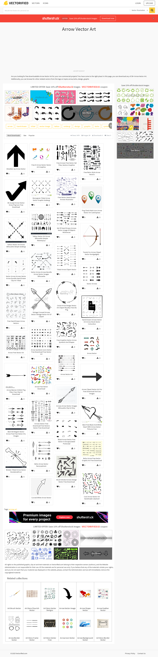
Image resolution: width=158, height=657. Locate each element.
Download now (108, 18)
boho (97, 126)
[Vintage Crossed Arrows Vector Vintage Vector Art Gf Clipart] (41, 299)
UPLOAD (149, 3)
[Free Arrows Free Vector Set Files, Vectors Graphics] (66, 153)
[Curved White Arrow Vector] (41, 487)
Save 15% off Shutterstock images (135, 85)
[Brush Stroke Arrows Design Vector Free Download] (66, 467)
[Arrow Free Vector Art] (16, 343)
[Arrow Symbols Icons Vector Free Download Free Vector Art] (41, 338)
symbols (106, 126)
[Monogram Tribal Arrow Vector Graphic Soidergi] (41, 187)
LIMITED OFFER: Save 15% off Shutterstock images (56, 526)
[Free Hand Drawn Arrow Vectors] (16, 305)
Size (24, 135)
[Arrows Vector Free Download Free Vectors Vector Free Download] (41, 411)
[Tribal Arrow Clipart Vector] (66, 256)
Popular (32, 135)
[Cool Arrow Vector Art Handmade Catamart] (91, 483)
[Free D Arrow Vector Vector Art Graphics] (41, 154)
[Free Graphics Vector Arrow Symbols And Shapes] (66, 330)
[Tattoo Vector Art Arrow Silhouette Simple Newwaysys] (41, 223)
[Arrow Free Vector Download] (41, 375)
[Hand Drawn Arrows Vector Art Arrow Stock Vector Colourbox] (91, 307)
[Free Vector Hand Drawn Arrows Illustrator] (66, 186)
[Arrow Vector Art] (66, 363)
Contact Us (142, 653)
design (77, 126)
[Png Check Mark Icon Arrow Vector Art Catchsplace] (91, 197)
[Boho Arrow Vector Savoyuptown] (41, 451)
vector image (45, 126)
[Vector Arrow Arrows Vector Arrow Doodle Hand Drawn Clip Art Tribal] (16, 266)
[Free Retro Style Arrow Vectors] (91, 157)
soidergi (67, 126)
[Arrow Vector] (91, 343)
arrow (10, 126)
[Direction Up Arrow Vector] (16, 156)
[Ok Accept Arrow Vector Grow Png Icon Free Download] (16, 191)
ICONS (45, 3)
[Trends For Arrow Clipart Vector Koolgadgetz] (91, 237)
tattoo (56, 126)
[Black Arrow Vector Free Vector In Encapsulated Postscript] (66, 429)
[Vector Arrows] (91, 274)
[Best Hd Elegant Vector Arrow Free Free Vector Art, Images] (16, 418)
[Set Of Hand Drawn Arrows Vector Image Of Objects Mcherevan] (66, 218)
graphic (87, 126)
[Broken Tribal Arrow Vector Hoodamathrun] (16, 458)
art (16, 509)
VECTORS (36, 3)
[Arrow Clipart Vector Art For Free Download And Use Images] (91, 376)
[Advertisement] (79, 52)
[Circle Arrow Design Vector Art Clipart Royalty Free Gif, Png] (66, 292)
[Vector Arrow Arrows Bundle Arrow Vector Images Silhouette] (41, 261)
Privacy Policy (130, 653)
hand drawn (22, 126)
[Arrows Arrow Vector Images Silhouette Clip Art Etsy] (66, 395)
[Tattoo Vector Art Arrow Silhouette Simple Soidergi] (16, 231)
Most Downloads (14, 135)
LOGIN (138, 3)
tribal (33, 126)
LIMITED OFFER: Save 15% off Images (55, 87)
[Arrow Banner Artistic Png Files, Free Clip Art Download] (16, 376)
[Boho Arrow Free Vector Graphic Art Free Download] (91, 448)
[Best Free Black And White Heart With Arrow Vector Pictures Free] (91, 414)
